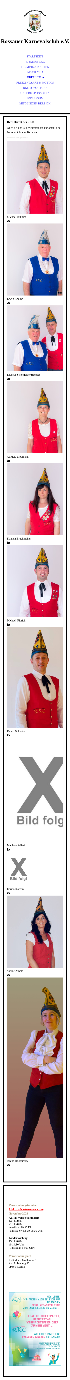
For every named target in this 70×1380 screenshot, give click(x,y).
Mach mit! (35, 72)
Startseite (35, 56)
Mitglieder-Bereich (35, 103)
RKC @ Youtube (35, 87)
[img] (35, 21)
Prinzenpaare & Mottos (35, 82)
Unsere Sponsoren (35, 93)
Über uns (34, 77)
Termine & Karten (35, 66)
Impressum (35, 98)
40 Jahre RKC (35, 61)
